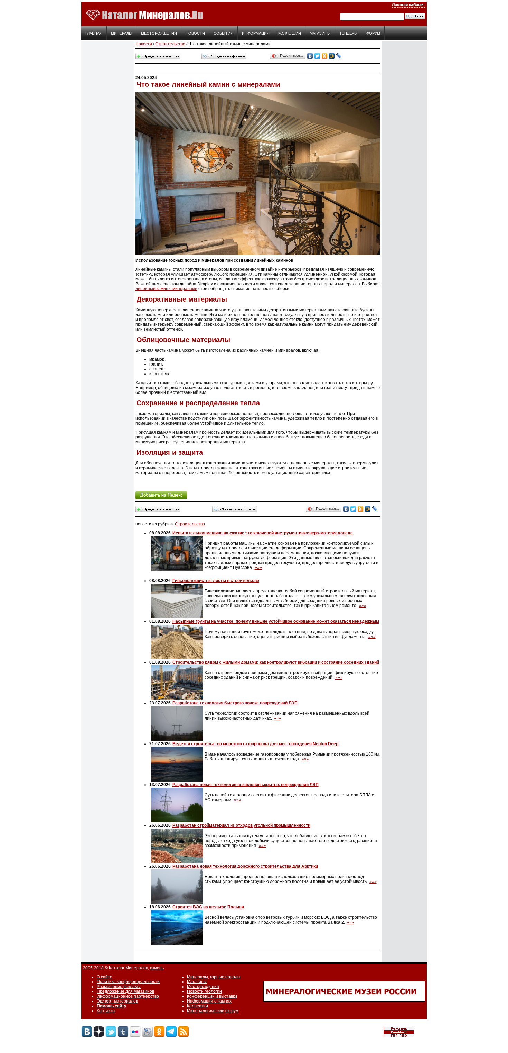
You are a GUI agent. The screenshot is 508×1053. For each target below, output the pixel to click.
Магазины (320, 33)
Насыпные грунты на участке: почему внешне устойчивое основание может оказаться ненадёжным (275, 621)
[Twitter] (317, 56)
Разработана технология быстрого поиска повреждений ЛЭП (235, 703)
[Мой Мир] (332, 56)
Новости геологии (204, 991)
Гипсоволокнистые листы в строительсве (215, 580)
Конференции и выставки (212, 996)
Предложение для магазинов (125, 991)
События (223, 33)
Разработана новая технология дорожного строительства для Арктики (245, 866)
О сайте (104, 977)
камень (157, 968)
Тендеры (348, 33)
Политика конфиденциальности (128, 981)
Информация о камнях (209, 1001)
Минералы (121, 33)
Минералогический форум (212, 1010)
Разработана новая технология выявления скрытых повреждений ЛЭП (245, 784)
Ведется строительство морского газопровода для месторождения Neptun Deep (255, 743)
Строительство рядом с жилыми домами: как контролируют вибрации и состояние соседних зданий (275, 662)
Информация (256, 33)
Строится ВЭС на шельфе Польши (208, 907)
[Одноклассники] (324, 56)
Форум (373, 33)
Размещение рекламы (119, 986)
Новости (195, 33)
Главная (93, 33)
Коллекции (289, 33)
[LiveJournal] (339, 56)
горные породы (225, 977)
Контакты (106, 1010)
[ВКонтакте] (310, 56)
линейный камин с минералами (166, 288)
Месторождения (159, 33)
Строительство (170, 43)
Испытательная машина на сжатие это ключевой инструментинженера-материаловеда (262, 532)
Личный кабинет (408, 4)
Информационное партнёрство (128, 996)
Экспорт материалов (117, 1001)
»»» (258, 567)
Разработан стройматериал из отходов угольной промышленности (241, 825)
